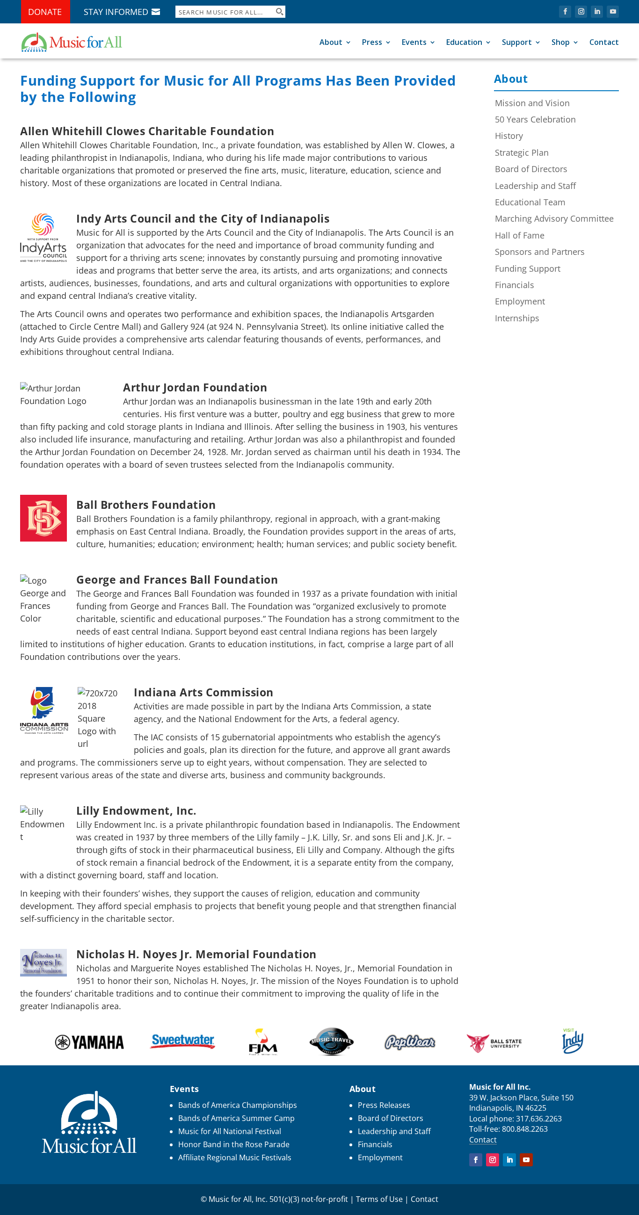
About (331, 42)
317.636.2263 (539, 1119)
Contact (604, 42)
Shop (561, 42)
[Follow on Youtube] (613, 12)
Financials (514, 284)
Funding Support (527, 268)
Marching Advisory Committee (554, 218)
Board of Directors (531, 168)
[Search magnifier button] (279, 11)
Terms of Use (379, 1199)
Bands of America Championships (237, 1105)
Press (372, 42)
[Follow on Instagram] (581, 12)
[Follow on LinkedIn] (597, 12)
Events (414, 42)
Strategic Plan (522, 152)
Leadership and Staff (535, 185)
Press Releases (384, 1105)
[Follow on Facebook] (565, 12)
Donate (45, 11)
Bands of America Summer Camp (236, 1118)
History (509, 135)
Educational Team (530, 202)
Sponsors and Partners (540, 251)
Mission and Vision (532, 102)
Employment (520, 301)
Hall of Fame (520, 235)
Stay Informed (116, 11)
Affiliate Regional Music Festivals (234, 1157)
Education (464, 42)
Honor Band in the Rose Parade (234, 1144)
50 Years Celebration (535, 119)
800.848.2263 (525, 1129)
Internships (517, 318)
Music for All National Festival (229, 1131)
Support (517, 42)
